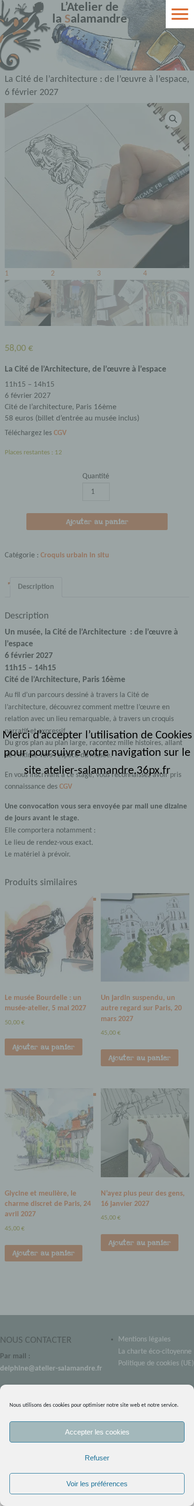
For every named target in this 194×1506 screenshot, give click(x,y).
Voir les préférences (97, 1484)
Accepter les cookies (97, 1432)
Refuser (97, 1458)
